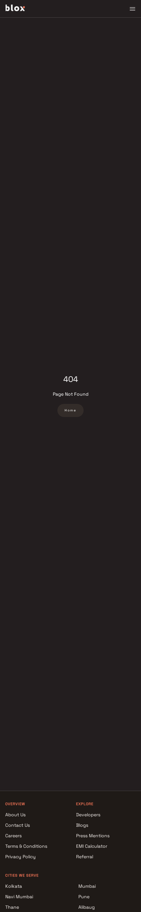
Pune (84, 897)
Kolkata (13, 886)
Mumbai (87, 886)
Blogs (82, 825)
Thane (12, 907)
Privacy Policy (20, 857)
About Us (15, 815)
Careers (13, 836)
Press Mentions (93, 836)
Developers (88, 815)
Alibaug (86, 907)
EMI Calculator (91, 846)
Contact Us (17, 825)
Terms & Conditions (26, 846)
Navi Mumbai (19, 897)
